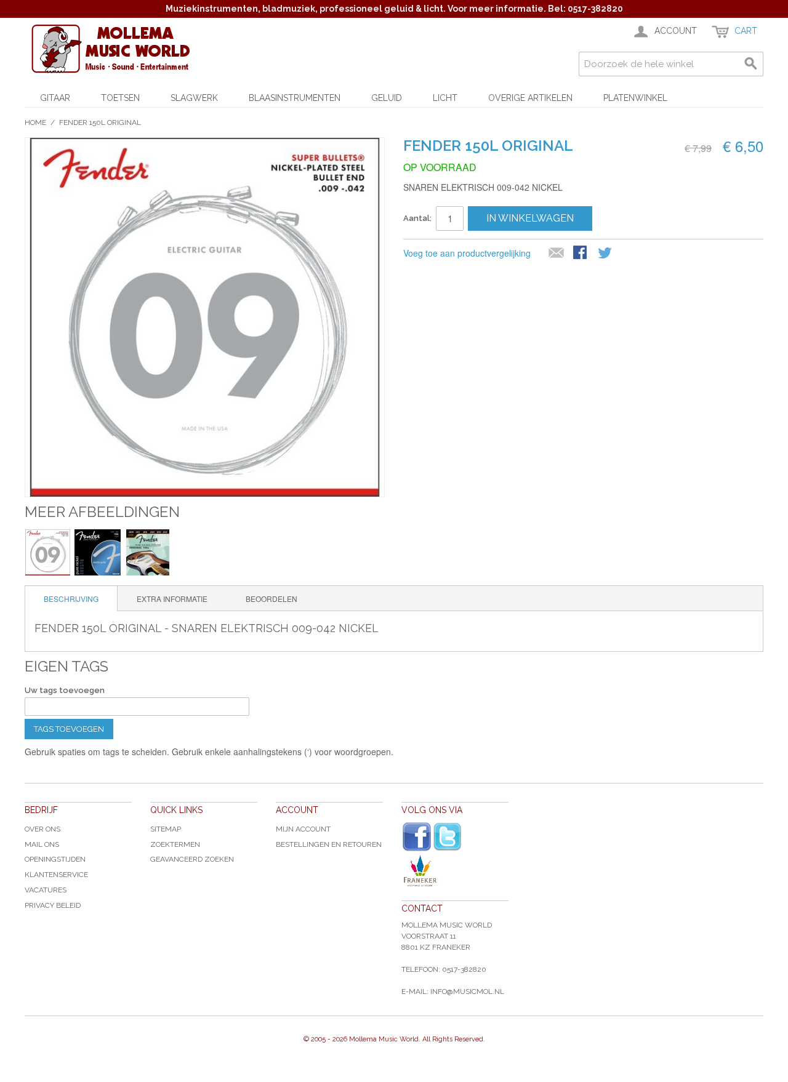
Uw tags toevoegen (65, 690)
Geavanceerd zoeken (192, 859)
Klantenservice (56, 874)
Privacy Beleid (53, 905)
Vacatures (45, 890)
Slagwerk (194, 98)
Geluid (386, 98)
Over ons (42, 829)
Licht (445, 98)
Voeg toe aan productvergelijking (467, 253)
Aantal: (417, 218)
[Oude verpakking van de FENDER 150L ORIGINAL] (147, 552)
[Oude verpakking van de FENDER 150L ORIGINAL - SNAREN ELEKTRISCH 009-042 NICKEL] (97, 552)
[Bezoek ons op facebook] (416, 837)
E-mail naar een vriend (557, 254)
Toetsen (120, 98)
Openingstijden (55, 859)
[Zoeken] (751, 64)
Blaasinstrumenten (294, 98)
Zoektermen (175, 844)
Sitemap (165, 829)
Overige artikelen (530, 98)
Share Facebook (581, 254)
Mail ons (42, 844)
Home (35, 122)
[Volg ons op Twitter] (447, 837)
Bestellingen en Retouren (329, 844)
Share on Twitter (606, 254)
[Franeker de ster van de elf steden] (455, 870)
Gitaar (55, 98)
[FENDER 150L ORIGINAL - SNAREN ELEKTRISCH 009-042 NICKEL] (47, 552)
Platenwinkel (635, 98)
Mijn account (303, 829)
